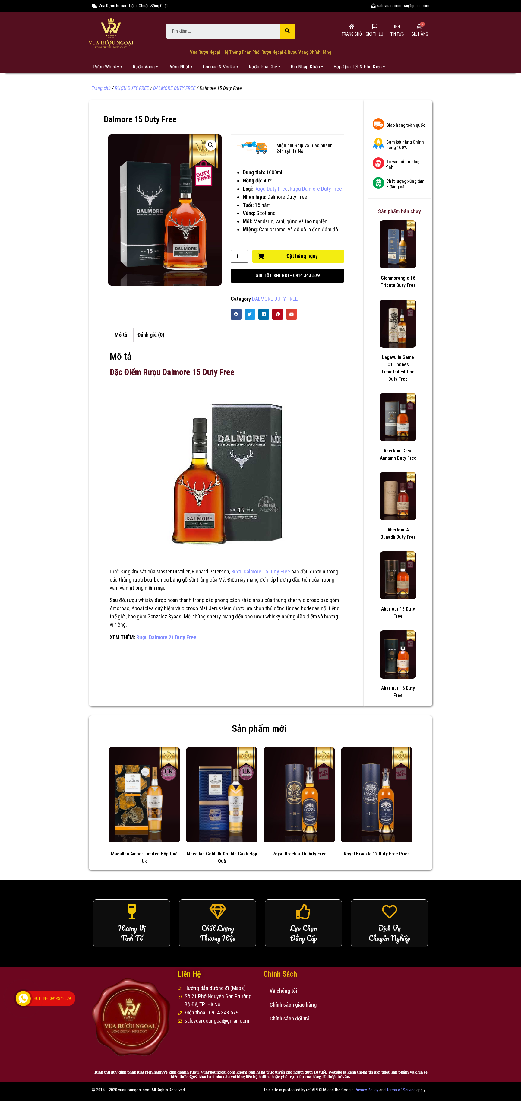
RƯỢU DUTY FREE (132, 88)
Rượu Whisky (106, 67)
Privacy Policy (366, 1090)
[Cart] (419, 26)
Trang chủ (101, 88)
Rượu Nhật (178, 67)
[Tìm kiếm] (287, 31)
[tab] (121, 335)
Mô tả (121, 335)
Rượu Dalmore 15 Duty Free (260, 571)
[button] (287, 276)
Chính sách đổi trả (290, 1018)
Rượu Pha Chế (263, 67)
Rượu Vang (144, 67)
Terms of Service (401, 1090)
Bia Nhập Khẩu (305, 67)
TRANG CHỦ (352, 34)
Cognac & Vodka (219, 67)
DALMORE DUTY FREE (174, 88)
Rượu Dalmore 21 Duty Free (166, 637)
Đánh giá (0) (150, 335)
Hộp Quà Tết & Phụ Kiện (357, 67)
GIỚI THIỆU (374, 34)
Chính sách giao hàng (293, 1004)
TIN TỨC (397, 34)
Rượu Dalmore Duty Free (316, 189)
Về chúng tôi (283, 991)
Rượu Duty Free (271, 189)
